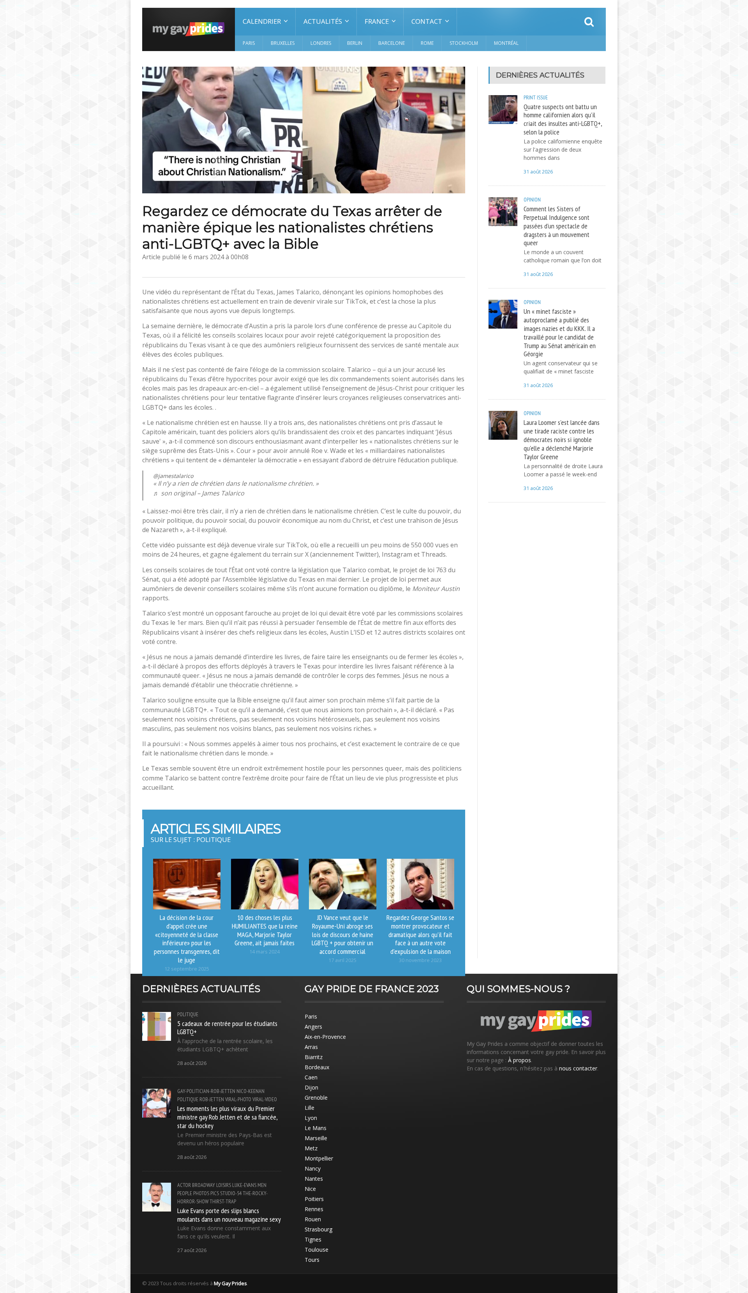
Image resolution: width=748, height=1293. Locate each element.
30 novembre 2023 (420, 960)
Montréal (506, 43)
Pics (214, 1193)
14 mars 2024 (264, 951)
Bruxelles (283, 43)
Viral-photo (238, 1099)
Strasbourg (318, 1229)
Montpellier (319, 1158)
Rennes (314, 1209)
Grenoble (316, 1097)
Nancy (313, 1168)
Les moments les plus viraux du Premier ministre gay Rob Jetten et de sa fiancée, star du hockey (227, 1117)
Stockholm (464, 43)
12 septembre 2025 (186, 969)
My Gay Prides (230, 1283)
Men (262, 1185)
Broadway (203, 1185)
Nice (310, 1188)
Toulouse (316, 1249)
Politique (187, 1014)
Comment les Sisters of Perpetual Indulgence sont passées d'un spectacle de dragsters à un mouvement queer (556, 225)
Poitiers (314, 1199)
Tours (312, 1259)
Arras (311, 1047)
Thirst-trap (223, 1201)
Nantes (314, 1178)
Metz (311, 1148)
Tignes (313, 1239)
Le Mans (315, 1128)
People (184, 1193)
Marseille (316, 1138)
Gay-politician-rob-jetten (206, 1091)
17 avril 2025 (342, 960)
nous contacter (578, 1068)
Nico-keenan (250, 1091)
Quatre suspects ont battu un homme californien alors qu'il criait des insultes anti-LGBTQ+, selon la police (563, 119)
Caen (311, 1077)
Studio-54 (231, 1193)
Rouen (313, 1219)
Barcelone (391, 43)
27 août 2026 (191, 1250)
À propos (519, 1060)
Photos (201, 1193)
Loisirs (223, 1185)
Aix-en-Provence (325, 1036)
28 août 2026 (191, 1063)
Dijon (311, 1087)
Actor (184, 1185)
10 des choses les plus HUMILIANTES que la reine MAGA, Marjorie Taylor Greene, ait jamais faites (265, 930)
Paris (249, 43)
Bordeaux (317, 1067)
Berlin (354, 43)
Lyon (311, 1117)
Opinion (532, 199)
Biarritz (314, 1057)
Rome (427, 43)
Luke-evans (244, 1185)
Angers (313, 1026)
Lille (309, 1107)
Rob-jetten (211, 1099)
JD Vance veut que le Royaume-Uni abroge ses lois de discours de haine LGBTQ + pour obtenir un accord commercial (342, 934)
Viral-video (264, 1099)
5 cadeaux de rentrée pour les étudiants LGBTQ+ (227, 1028)
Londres (320, 43)
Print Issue (536, 97)
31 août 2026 (538, 171)
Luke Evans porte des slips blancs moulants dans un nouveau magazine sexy (229, 1215)
